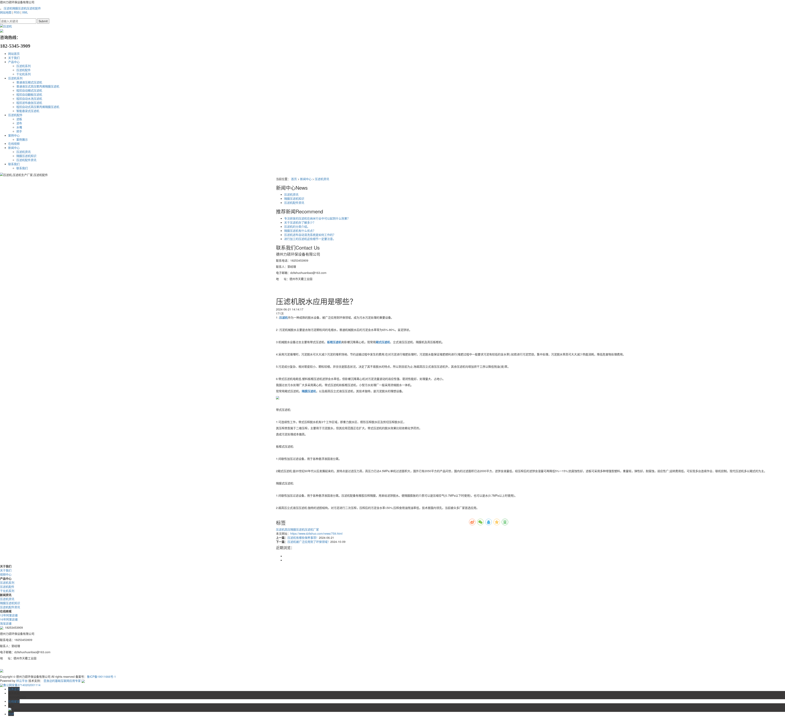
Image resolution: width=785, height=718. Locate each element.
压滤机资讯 (23, 152)
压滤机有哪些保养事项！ (303, 537)
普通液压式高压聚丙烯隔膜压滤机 (37, 86)
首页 (294, 179)
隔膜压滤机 (19, 8)
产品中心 (14, 62)
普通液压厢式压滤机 (29, 82)
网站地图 (5, 12)
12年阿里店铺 (9, 615)
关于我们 (14, 58)
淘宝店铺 (5, 623)
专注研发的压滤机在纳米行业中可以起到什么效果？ (317, 218)
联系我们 (14, 164)
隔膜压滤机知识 (26, 156)
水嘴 (19, 127)
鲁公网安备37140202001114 (21, 685)
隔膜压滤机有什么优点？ (300, 231)
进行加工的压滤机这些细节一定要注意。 (310, 239)
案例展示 (22, 139)
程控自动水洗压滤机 (29, 98)
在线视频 (14, 143)
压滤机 (8, 8)
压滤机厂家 (312, 529)
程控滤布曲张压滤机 (29, 103)
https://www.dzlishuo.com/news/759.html (316, 533)
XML (25, 12)
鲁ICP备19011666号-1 (101, 676)
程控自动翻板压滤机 (29, 94)
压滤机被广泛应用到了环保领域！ (308, 542)
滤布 (19, 123)
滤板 (19, 119)
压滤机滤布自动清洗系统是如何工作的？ (310, 235)
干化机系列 (23, 74)
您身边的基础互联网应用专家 (62, 681)
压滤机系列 (23, 66)
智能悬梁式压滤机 (27, 111)
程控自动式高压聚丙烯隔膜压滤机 (37, 107)
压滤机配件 (34, 8)
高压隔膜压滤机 (295, 529)
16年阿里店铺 (9, 619)
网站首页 (14, 54)
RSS (17, 12)
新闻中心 (14, 148)
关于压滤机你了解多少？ (300, 222)
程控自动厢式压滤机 (29, 90)
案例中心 (14, 135)
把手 (19, 131)
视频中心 (5, 574)
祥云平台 (22, 681)
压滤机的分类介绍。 (297, 226)
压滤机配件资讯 (26, 160)
